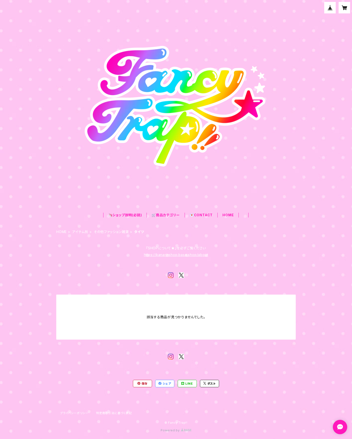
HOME (228, 215)
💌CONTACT (201, 215)
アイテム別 (80, 232)
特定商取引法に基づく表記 (114, 413)
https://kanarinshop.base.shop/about (176, 255)
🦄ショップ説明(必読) (125, 215)
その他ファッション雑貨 (111, 232)
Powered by (171, 430)
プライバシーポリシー (74, 413)
